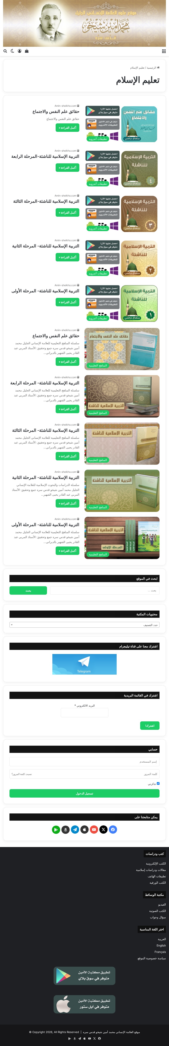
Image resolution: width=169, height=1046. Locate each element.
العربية (162, 939)
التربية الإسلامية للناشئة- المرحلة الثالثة (45, 430)
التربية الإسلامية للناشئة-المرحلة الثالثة (46, 201)
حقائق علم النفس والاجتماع (56, 111)
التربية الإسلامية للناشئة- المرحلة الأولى (45, 290)
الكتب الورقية (158, 882)
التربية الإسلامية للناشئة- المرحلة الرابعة (44, 382)
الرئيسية (152, 67)
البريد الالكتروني (84, 705)
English (161, 945)
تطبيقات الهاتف (157, 876)
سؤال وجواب (158, 917)
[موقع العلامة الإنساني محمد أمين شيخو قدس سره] (84, 23)
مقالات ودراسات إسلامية (151, 870)
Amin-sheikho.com (65, 105)
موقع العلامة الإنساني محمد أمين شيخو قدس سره (111, 1032)
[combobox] (84, 625)
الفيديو (162, 904)
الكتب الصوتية (157, 911)
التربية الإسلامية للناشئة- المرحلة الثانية (45, 245)
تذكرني (152, 783)
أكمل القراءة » (67, 127)
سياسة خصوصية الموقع (152, 958)
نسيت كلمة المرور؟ (22, 774)
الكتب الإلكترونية (156, 863)
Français (160, 952)
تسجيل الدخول (84, 793)
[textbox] (84, 625)
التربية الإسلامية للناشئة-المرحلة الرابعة (45, 156)
